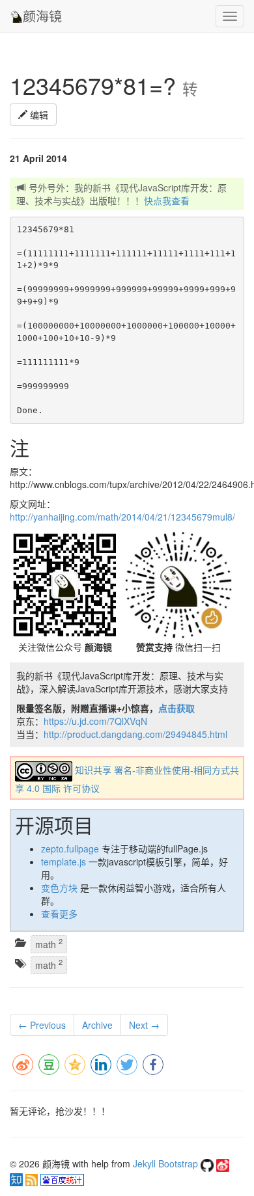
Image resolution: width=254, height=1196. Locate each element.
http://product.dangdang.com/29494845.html (135, 734)
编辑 (37, 114)
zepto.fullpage (70, 848)
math (49, 943)
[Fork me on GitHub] (208, 1163)
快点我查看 (167, 200)
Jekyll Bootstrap (165, 1163)
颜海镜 (42, 16)
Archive (97, 1024)
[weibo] (222, 1163)
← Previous (42, 1024)
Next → (144, 1024)
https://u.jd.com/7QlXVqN (95, 720)
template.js (63, 861)
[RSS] (32, 1178)
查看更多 (59, 913)
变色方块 (59, 887)
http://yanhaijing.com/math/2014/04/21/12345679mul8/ (122, 516)
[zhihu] (17, 1178)
